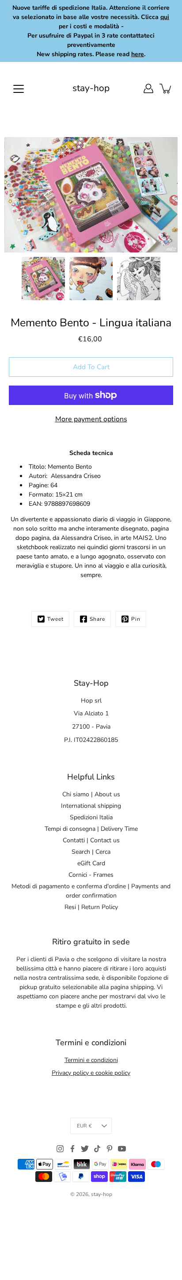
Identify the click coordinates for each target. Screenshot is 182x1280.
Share (97, 619)
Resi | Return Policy (91, 907)
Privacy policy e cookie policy (91, 1073)
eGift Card (91, 863)
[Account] (148, 88)
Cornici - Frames (91, 875)
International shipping (91, 806)
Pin (135, 619)
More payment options (91, 419)
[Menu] (18, 89)
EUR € (84, 1126)
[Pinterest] (110, 1148)
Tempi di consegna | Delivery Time (91, 829)
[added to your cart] (166, 88)
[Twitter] (85, 1148)
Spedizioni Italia (91, 817)
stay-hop (91, 88)
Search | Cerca (91, 852)
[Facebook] (72, 1148)
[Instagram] (60, 1148)
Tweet (55, 619)
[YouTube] (122, 1148)
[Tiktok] (97, 1148)
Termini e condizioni (91, 1060)
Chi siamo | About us (91, 794)
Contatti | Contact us (91, 840)
